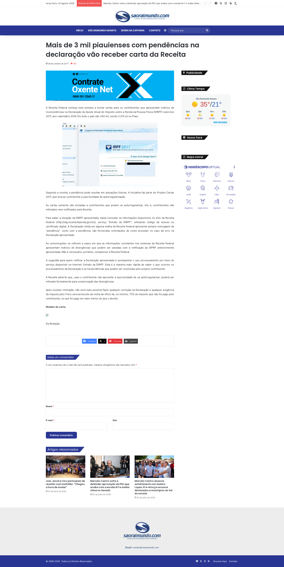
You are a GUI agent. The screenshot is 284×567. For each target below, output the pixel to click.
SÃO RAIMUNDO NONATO (102, 30)
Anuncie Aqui (220, 561)
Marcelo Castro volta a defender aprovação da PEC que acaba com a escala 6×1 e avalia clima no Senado (109, 485)
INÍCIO (79, 30)
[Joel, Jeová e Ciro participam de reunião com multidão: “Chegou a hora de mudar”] (65, 466)
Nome (50, 406)
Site (115, 420)
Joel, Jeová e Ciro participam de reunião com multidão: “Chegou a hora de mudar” (65, 484)
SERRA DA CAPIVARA (132, 30)
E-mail (50, 420)
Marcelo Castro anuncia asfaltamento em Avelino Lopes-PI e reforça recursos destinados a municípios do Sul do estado (153, 487)
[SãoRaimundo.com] (142, 16)
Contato (233, 561)
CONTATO (154, 30)
